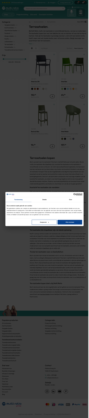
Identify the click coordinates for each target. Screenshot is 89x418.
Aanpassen (43, 222)
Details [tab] (44, 199)
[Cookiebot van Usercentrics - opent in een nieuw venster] (74, 194)
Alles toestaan (70, 222)
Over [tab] (70, 199)
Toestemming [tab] (18, 199)
